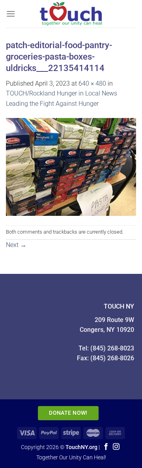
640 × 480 (92, 83)
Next (16, 245)
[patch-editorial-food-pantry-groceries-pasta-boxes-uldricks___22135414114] (71, 166)
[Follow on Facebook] (106, 447)
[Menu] (10, 13)
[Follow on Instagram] (116, 447)
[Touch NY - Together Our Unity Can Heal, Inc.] (75, 14)
